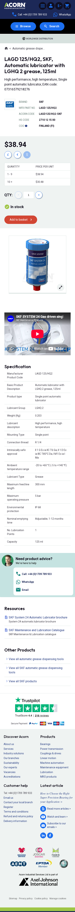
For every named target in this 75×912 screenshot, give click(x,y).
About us (9, 744)
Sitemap (13, 898)
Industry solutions (14, 753)
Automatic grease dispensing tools (29, 48)
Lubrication (46, 772)
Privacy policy (26, 898)
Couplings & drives (50, 753)
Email (25, 589)
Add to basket (18, 219)
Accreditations (12, 776)
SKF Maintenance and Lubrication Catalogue (36, 632)
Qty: (8, 195)
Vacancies (9, 772)
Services (8, 748)
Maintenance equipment (54, 767)
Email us (8, 797)
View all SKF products (23, 681)
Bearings (45, 744)
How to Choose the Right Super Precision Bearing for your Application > (56, 797)
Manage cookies (58, 898)
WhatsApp (65, 14)
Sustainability (11, 762)
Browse (25, 26)
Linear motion (48, 758)
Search (54, 26)
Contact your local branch (18, 802)
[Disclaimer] (26, 125)
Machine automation (52, 762)
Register (8, 807)
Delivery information (15, 821)
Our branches (11, 758)
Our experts (10, 767)
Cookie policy (41, 898)
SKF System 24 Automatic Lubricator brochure (38, 619)
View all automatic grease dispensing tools (36, 659)
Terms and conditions (16, 811)
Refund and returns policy (18, 816)
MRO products (48, 776)
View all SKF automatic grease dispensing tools (35, 670)
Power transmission (51, 748)
